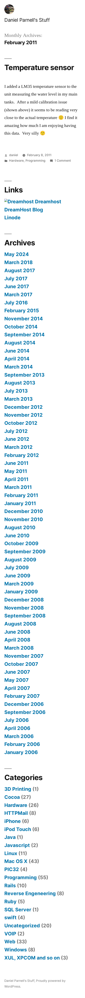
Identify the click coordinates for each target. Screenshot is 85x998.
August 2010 (19, 527)
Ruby (10, 901)
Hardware (16, 160)
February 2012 (21, 455)
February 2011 (21, 495)
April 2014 (16, 359)
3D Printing (17, 789)
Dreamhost (47, 201)
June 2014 (16, 351)
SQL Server (17, 910)
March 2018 (18, 262)
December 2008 (24, 600)
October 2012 (20, 423)
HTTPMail (16, 813)
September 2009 (24, 551)
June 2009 (17, 576)
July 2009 (16, 567)
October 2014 (21, 327)
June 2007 (17, 672)
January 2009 (21, 592)
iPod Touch (17, 829)
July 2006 (16, 720)
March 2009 (19, 584)
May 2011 (15, 471)
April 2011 (16, 479)
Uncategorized (22, 926)
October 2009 (21, 543)
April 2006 (17, 728)
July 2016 (16, 303)
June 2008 (17, 632)
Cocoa (12, 797)
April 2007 (17, 688)
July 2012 (16, 431)
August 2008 (20, 624)
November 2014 (23, 319)
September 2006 (24, 712)
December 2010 (23, 511)
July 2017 (15, 278)
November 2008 (24, 608)
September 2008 (24, 616)
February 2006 (22, 744)
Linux (10, 853)
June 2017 (16, 286)
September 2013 (24, 375)
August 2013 (19, 383)
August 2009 (20, 560)
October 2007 (21, 664)
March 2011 (18, 487)
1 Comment (63, 160)
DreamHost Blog (23, 210)
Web (9, 942)
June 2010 (16, 535)
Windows (15, 950)
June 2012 (16, 439)
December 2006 (24, 704)
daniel (13, 155)
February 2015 (21, 310)
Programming (35, 160)
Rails (10, 885)
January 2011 (20, 503)
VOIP (10, 934)
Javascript (17, 845)
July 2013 (16, 391)
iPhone (12, 821)
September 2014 (24, 335)
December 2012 (23, 407)
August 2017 (19, 270)
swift (10, 917)
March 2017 (18, 294)
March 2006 (19, 736)
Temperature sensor (39, 67)
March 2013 (18, 399)
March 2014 (18, 367)
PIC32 (11, 869)
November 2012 (23, 415)
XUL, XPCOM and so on (32, 958)
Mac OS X (15, 861)
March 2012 (18, 447)
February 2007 (22, 696)
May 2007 (16, 680)
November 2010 (23, 519)
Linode (12, 217)
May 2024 (16, 254)
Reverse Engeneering (30, 893)
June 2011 (16, 463)
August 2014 (19, 343)
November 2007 (23, 656)
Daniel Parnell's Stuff (27, 20)
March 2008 (19, 648)
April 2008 (17, 640)
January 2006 (21, 752)
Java (10, 837)
